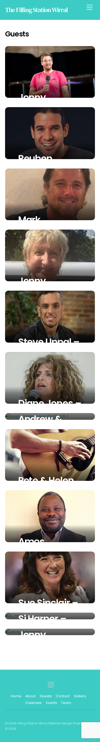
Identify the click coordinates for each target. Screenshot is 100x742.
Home (16, 696)
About (30, 696)
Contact (63, 696)
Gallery (80, 696)
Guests (46, 696)
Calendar (33, 702)
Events (51, 702)
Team (66, 702)
